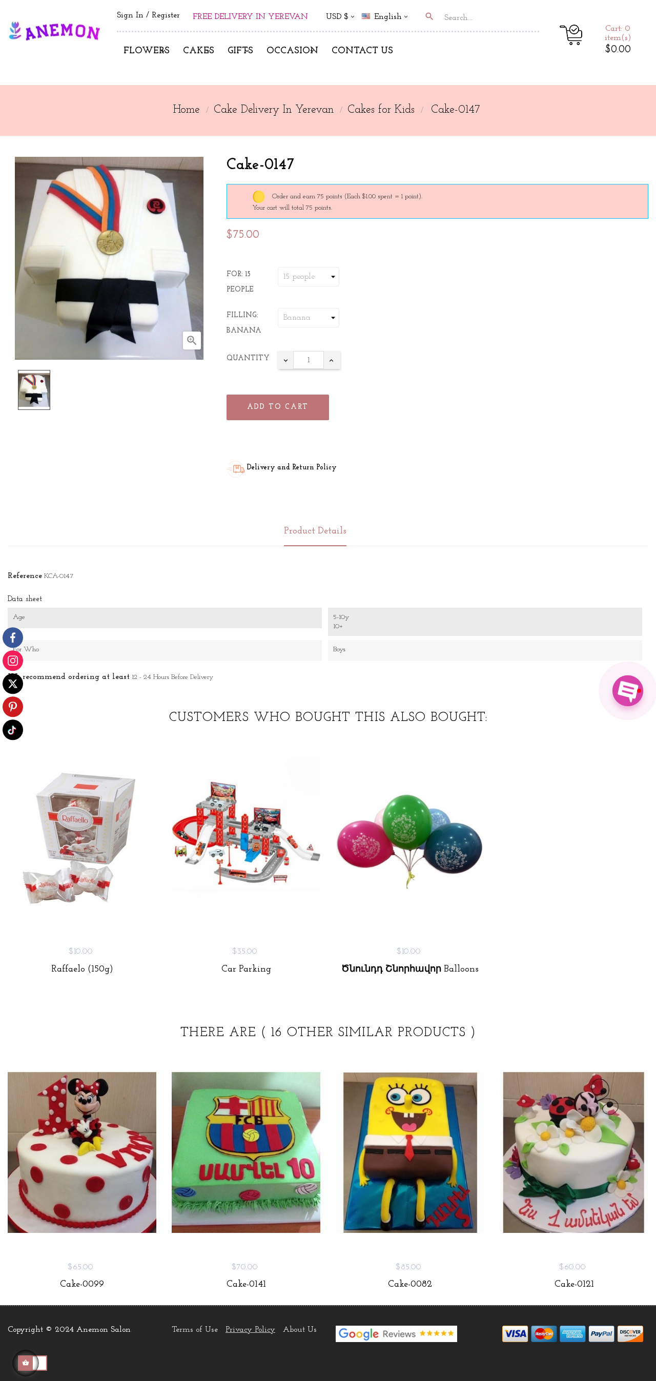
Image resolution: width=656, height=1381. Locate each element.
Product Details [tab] (315, 531)
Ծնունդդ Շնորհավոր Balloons (410, 969)
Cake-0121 (574, 1284)
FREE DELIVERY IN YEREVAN (250, 17)
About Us (300, 1330)
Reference (25, 576)
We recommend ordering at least (69, 677)
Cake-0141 (246, 1284)
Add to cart (278, 407)
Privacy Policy (250, 1330)
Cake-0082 (410, 1284)
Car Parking (246, 969)
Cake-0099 (82, 1284)
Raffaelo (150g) (82, 969)
